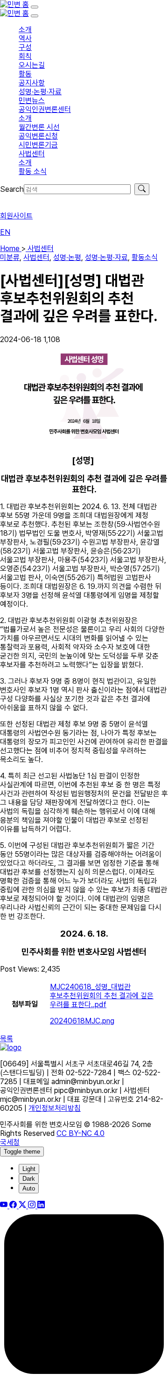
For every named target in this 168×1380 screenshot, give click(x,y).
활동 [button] (25, 74)
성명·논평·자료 (106, 257)
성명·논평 (67, 257)
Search (12, 189)
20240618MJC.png (82, 1020)
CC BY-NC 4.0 (80, 1133)
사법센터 (40, 248)
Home (10, 248)
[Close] (34, 15)
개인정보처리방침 (54, 1108)
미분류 (10, 257)
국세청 (10, 1142)
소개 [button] (25, 29)
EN (5, 232)
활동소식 (145, 257)
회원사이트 (16, 215)
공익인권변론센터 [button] (45, 109)
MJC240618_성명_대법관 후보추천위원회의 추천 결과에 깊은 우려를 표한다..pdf (102, 995)
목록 (6, 1038)
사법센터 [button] (32, 153)
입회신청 (13, 199)
